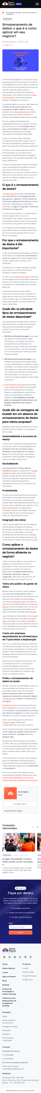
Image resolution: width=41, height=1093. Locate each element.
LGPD (34, 612)
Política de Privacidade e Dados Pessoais (9, 991)
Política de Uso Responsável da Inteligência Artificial (9, 1002)
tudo (21, 454)
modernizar (8, 698)
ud (37, 79)
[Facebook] (9, 957)
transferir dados (8, 722)
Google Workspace (29, 976)
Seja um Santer (9, 976)
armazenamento (10, 194)
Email (11, 923)
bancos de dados (22, 277)
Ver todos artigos (20, 804)
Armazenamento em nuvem (15, 385)
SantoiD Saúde (27, 972)
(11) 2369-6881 (7, 1059)
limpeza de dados (19, 602)
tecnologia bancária (21, 112)
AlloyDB (33, 535)
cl (34, 79)
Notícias (5, 985)
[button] (33, 827)
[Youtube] (31, 957)
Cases (5, 972)
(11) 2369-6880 (7, 1055)
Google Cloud (27, 980)
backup (17, 132)
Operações (6, 1030)
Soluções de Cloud (9, 705)
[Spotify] (25, 957)
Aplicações (6, 1034)
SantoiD (25, 968)
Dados (4, 1016)
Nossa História (8, 968)
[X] (20, 957)
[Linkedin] (15, 957)
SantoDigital (11, 42)
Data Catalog (7, 508)
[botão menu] (37, 4)
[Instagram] (4, 957)
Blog (4, 981)
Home (4, 964)
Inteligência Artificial (9, 1027)
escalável (14, 471)
